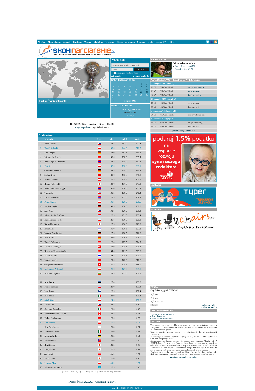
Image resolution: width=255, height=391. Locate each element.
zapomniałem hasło (140, 76)
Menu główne (54, 42)
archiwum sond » (209, 307)
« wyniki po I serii (83, 127)
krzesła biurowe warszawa (163, 318)
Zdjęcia (119, 42)
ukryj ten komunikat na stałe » (184, 357)
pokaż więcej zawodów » (183, 130)
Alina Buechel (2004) (184, 69)
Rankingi (77, 42)
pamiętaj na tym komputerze (127, 73)
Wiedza (87, 42)
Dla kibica (98, 42)
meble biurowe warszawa (163, 314)
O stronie (109, 42)
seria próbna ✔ (194, 91)
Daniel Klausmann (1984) (186, 66)
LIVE (150, 42)
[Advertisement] (127, 19)
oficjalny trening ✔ (196, 87)
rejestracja (116, 76)
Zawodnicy (130, 42)
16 (147, 89)
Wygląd (42, 42)
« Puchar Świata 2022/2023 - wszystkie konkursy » (92, 382)
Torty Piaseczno (159, 316)
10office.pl (138, 388)
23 (147, 92)
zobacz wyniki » (209, 305)
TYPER (171, 42)
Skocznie (141, 42)
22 (141, 92)
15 (141, 89)
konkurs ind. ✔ (194, 95)
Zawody (67, 42)
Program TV (160, 42)
